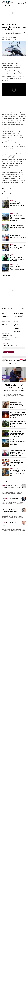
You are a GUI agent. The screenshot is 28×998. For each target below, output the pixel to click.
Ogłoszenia (4, 324)
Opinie (4, 481)
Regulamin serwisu (18, 316)
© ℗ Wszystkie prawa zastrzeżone (9, 190)
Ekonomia (11, 6)
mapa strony (4, 337)
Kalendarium (16, 337)
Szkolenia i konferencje (7, 335)
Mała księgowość (17, 327)
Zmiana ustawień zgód (19, 315)
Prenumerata (5, 325)
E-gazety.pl (16, 324)
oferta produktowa (6, 339)
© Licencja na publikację (7, 188)
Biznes (3, 21)
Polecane (10, 198)
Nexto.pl (15, 325)
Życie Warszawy (17, 331)
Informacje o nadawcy (19, 317)
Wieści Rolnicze (17, 329)
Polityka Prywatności (18, 313)
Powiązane (4, 198)
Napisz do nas (5, 316)
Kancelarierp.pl (17, 328)
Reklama (4, 323)
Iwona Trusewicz (6, 59)
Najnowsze (16, 198)
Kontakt (3, 315)
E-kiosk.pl (16, 323)
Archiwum (4, 327)
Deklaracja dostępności (19, 319)
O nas (3, 313)
